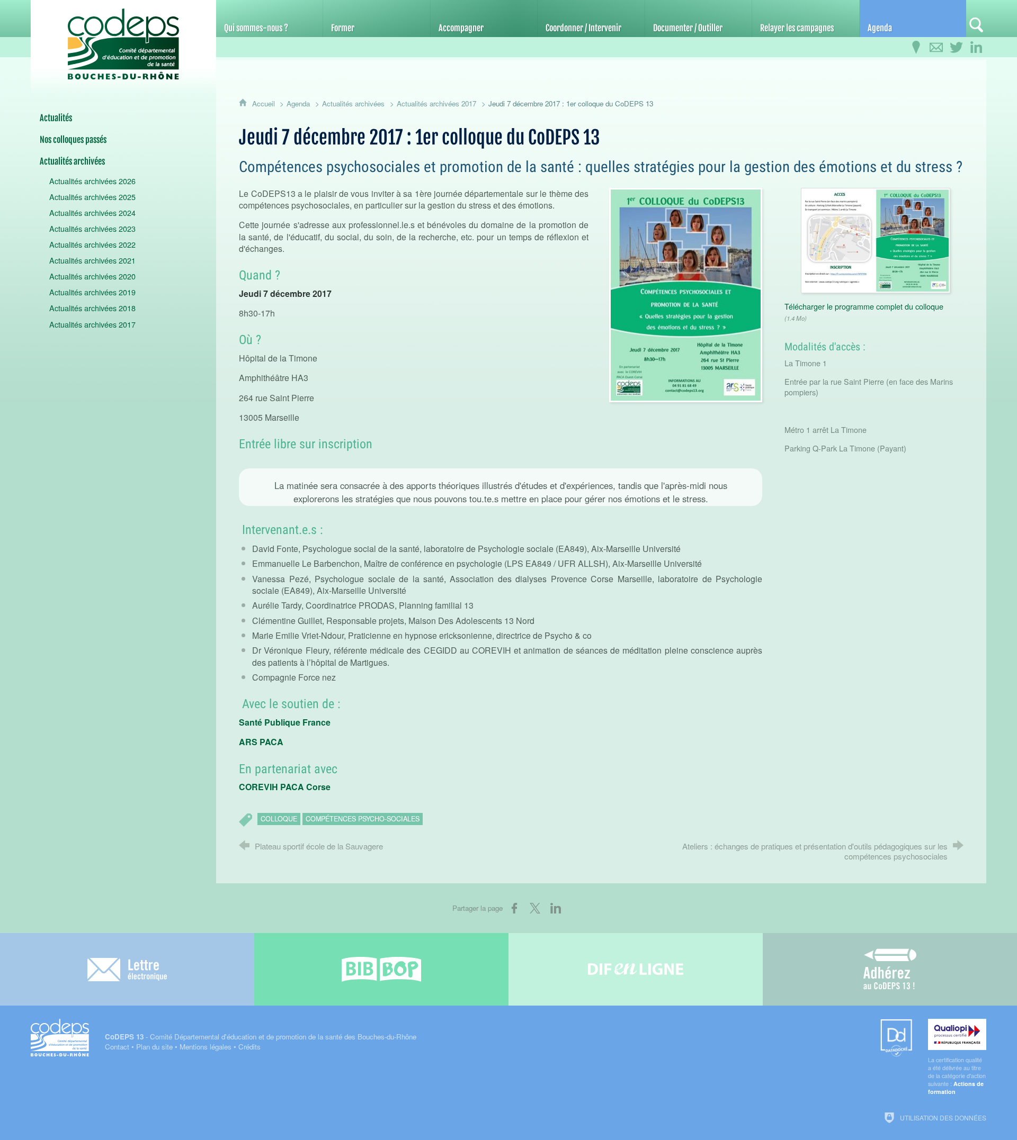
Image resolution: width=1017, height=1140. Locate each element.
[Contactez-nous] (936, 48)
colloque (279, 819)
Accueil (264, 103)
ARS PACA (261, 742)
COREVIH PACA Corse (285, 787)
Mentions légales (205, 1047)
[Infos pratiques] (916, 48)
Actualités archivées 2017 (436, 103)
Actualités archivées (353, 103)
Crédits (249, 1047)
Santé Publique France (285, 722)
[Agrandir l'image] (685, 293)
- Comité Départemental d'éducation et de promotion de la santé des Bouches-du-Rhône (260, 1037)
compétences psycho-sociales (363, 819)
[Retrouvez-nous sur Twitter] (956, 48)
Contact (117, 1047)
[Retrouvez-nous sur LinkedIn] (976, 48)
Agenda (298, 103)
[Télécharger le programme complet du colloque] (875, 239)
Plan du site (154, 1047)
